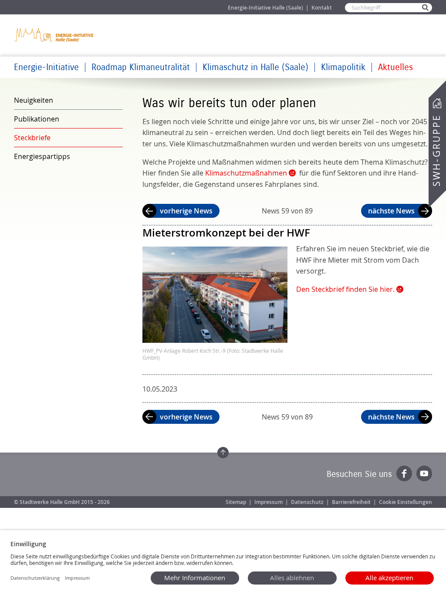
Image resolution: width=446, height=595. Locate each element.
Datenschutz (307, 502)
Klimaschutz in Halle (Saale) (255, 67)
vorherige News (186, 211)
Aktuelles (395, 67)
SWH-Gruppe (436, 150)
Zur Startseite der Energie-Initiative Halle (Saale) (54, 34)
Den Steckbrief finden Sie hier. (345, 289)
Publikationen (36, 119)
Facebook (404, 473)
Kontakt (321, 7)
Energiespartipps (42, 156)
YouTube (424, 473)
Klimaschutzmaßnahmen (246, 173)
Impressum (268, 502)
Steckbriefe (32, 137)
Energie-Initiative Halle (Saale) (265, 7)
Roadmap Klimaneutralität (140, 67)
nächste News (391, 211)
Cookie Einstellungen (405, 502)
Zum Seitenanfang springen (223, 452)
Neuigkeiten (33, 100)
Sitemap (236, 502)
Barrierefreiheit (351, 502)
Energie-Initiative (46, 67)
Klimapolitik (343, 67)
